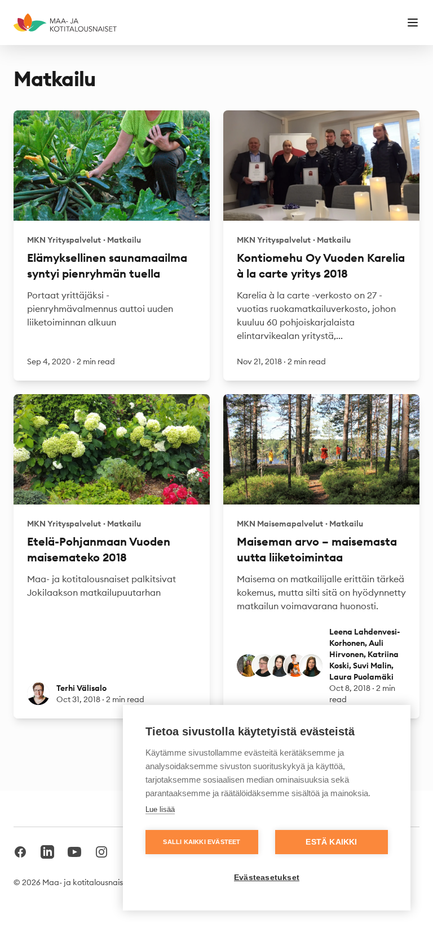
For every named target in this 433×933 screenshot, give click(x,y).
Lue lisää (160, 809)
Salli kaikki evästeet (201, 841)
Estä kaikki (331, 842)
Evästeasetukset (266, 877)
